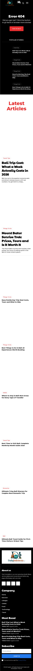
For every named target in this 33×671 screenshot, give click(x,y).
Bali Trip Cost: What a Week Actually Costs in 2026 (21, 51)
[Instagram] (8, 583)
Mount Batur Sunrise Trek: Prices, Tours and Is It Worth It (21, 63)
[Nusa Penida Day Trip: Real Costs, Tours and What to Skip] (6, 74)
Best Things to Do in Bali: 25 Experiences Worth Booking (21, 88)
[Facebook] (4, 583)
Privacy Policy (22, 660)
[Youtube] (18, 583)
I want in (16, 656)
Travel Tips (16, 47)
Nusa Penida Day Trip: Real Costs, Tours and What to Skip (21, 75)
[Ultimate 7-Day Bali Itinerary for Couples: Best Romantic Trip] (16, 467)
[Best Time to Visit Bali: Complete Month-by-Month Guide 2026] (16, 419)
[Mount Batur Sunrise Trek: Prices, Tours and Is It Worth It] (6, 62)
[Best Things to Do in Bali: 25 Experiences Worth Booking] (6, 86)
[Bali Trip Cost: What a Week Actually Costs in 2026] (6, 50)
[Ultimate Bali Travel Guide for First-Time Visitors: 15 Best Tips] (16, 515)
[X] (13, 583)
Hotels (5, 392)
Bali (4, 536)
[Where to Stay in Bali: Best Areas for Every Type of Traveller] (16, 372)
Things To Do (17, 60)
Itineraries (6, 488)
